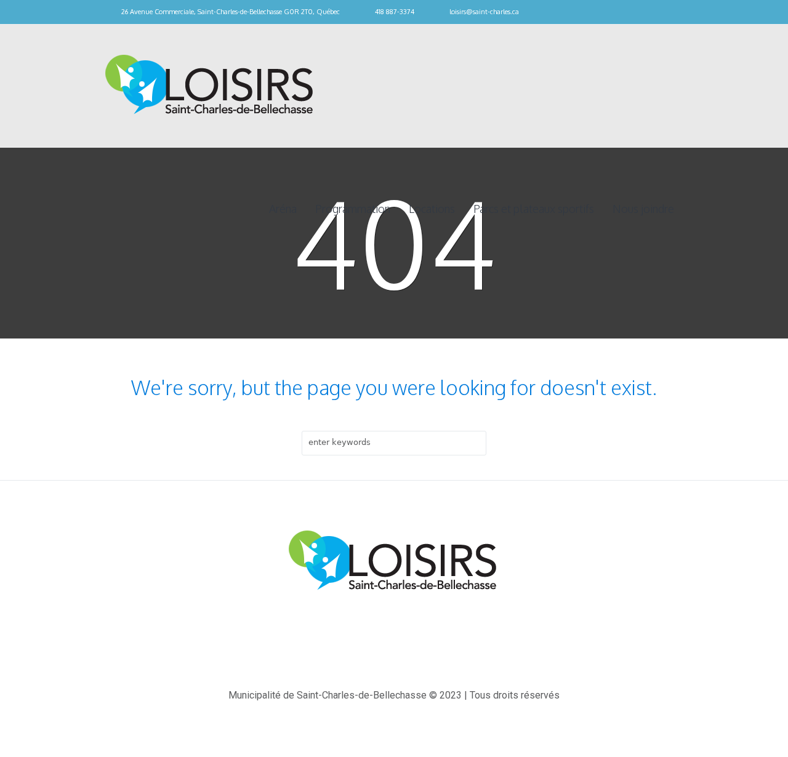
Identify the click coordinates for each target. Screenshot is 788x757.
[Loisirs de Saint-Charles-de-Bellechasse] (394, 561)
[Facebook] (677, 12)
